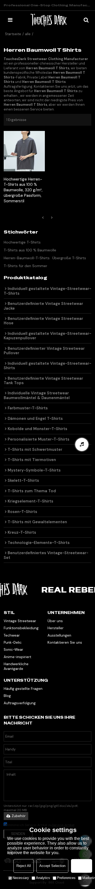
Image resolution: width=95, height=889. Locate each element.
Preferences (66, 878)
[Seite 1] (43, 217)
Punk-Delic (13, 642)
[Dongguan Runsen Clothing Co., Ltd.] (49, 20)
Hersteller (56, 628)
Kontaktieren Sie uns (65, 642)
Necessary (21, 878)
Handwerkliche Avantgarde (16, 666)
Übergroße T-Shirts (69, 258)
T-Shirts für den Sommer (25, 265)
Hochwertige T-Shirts (22, 242)
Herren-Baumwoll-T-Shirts (27, 258)
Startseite (13, 34)
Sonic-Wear (13, 649)
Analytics (43, 878)
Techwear (12, 635)
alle (28, 34)
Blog (7, 696)
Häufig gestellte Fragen (23, 688)
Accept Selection (52, 866)
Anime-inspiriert (17, 657)
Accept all (81, 866)
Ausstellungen (59, 635)
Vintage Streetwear (20, 621)
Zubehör (19, 816)
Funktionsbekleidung (21, 628)
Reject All (23, 866)
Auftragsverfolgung (20, 703)
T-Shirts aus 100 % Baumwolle (30, 250)
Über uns (55, 621)
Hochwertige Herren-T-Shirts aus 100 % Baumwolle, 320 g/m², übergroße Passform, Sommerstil (23, 190)
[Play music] (81, 444)
